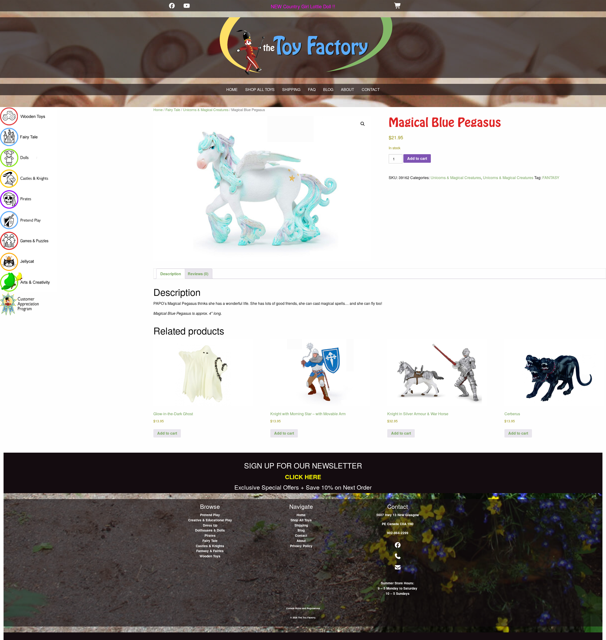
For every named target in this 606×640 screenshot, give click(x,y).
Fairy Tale (172, 109)
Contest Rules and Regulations (303, 608)
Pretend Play (210, 515)
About (301, 540)
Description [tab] (170, 273)
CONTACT (371, 89)
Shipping (301, 525)
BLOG (328, 89)
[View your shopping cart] (397, 5)
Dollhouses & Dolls (210, 530)
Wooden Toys (210, 556)
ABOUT (347, 89)
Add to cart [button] (167, 433)
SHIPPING (291, 89)
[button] (362, 124)
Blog (301, 530)
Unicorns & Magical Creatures (205, 109)
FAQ (312, 89)
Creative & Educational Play (210, 520)
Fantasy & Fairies (210, 551)
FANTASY (550, 177)
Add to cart (417, 158)
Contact (301, 535)
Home (158, 109)
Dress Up (210, 525)
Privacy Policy (301, 546)
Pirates (210, 535)
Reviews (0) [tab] (198, 273)
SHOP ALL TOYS (260, 89)
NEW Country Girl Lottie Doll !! (303, 6)
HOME (232, 89)
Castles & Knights (210, 546)
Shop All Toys (301, 520)
